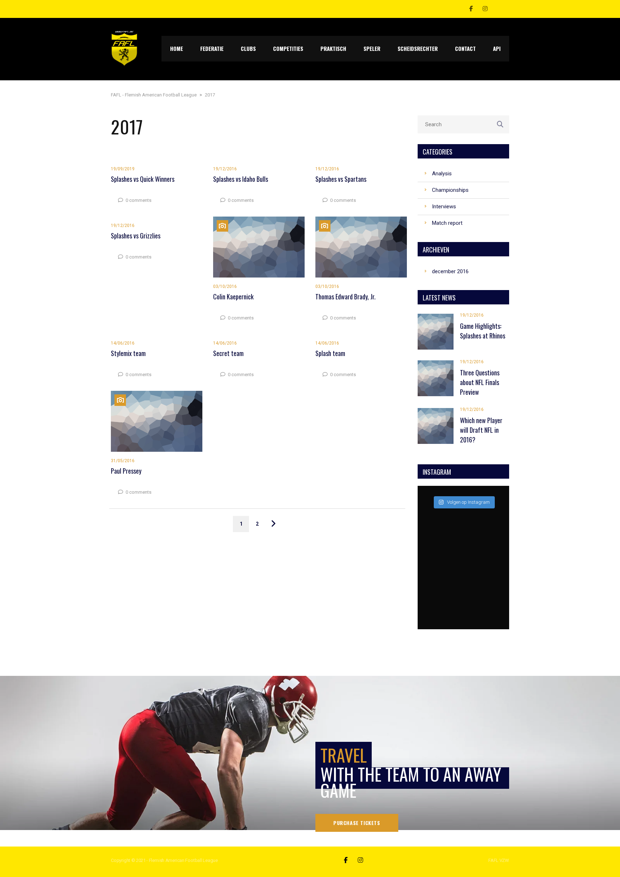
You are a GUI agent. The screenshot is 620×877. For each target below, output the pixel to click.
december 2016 (450, 271)
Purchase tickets (356, 822)
